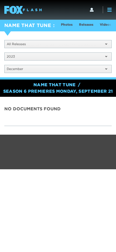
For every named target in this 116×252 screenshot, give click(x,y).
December (15, 69)
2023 (11, 56)
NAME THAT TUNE (27, 25)
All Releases (16, 44)
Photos (67, 24)
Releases (86, 24)
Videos (105, 24)
